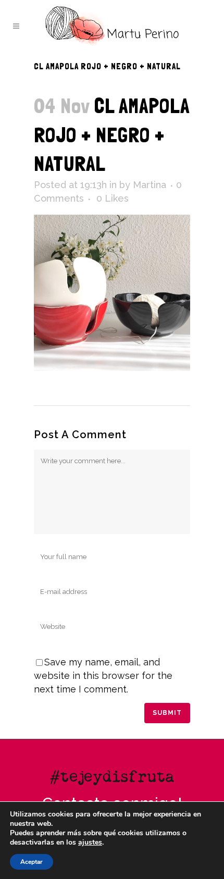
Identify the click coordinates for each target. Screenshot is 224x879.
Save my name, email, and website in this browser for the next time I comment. (103, 676)
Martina (149, 184)
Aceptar (31, 862)
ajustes (90, 842)
